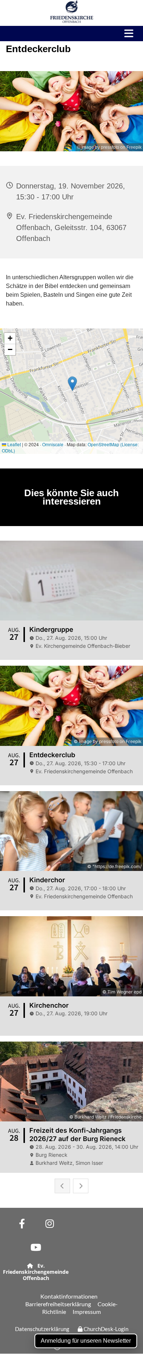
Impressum (87, 1311)
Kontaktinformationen (69, 1296)
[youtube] (35, 1247)
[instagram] (49, 1223)
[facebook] (22, 1223)
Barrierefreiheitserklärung (58, 1303)
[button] (125, 33)
